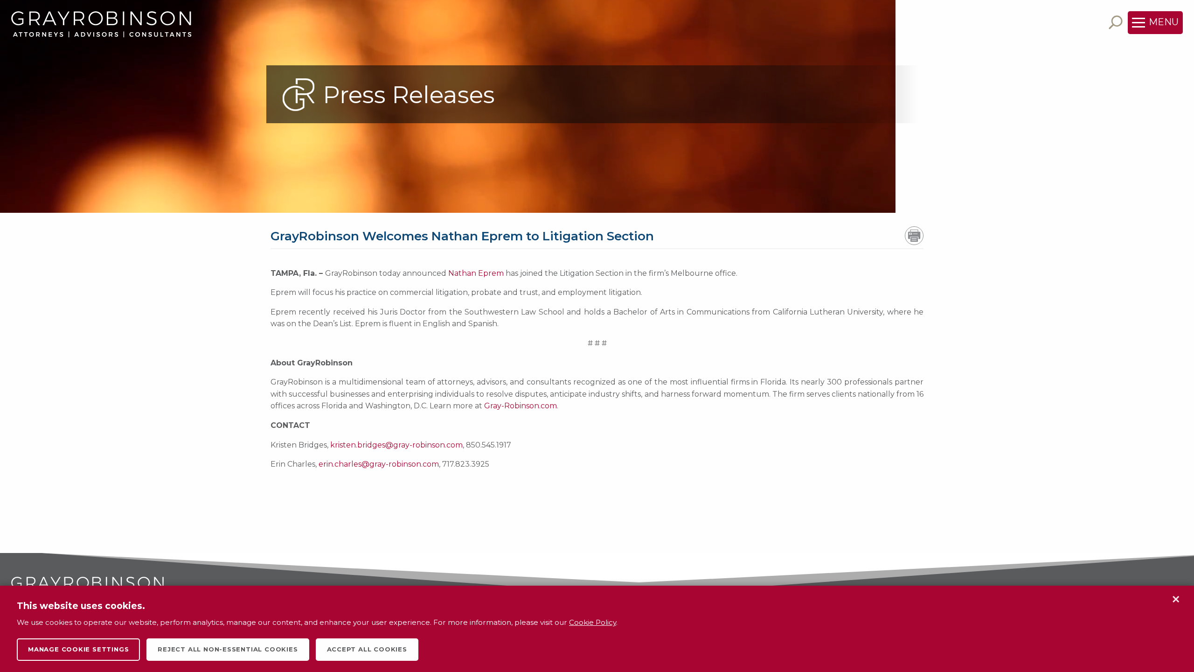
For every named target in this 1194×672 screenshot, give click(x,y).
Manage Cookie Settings (78, 649)
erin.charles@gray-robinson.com (379, 464)
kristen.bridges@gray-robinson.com (396, 445)
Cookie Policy (592, 622)
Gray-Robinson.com (520, 405)
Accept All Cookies (367, 649)
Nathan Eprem (476, 273)
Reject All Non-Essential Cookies (228, 649)
